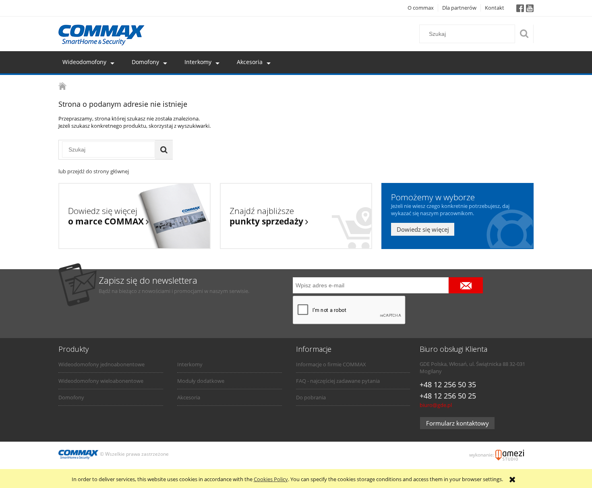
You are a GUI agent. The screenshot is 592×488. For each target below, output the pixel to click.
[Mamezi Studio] (509, 454)
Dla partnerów (459, 7)
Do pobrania (311, 397)
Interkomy (190, 364)
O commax (421, 7)
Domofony (71, 397)
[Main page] (101, 35)
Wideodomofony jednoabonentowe (101, 364)
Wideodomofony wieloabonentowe (100, 380)
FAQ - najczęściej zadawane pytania (338, 380)
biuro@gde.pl (436, 405)
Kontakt (494, 7)
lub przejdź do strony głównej (93, 171)
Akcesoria (188, 397)
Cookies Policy (271, 479)
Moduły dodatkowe (200, 380)
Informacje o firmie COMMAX (331, 364)
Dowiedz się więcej (423, 229)
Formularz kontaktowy (457, 423)
